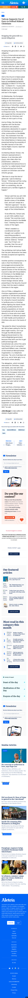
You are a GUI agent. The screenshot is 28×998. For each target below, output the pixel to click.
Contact (14, 987)
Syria (3, 433)
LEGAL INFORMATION (14, 981)
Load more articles (14, 611)
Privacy (14, 993)
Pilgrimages (6, 808)
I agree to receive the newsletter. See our (13, 467)
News (3, 12)
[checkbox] (3, 466)
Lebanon (5, 862)
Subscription (14, 951)
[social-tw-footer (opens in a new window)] (15, 968)
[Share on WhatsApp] (23, 46)
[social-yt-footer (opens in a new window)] (9, 968)
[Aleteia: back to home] (14, 2)
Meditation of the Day (11, 689)
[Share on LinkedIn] (15, 46)
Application (14, 947)
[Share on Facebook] (12, 46)
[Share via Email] (21, 46)
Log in (19, 548)
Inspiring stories (7, 834)
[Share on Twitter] (18, 46)
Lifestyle (14, 933)
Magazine (14, 949)
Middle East (21, 430)
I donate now (9, 517)
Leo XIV (5, 750)
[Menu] (5, 3)
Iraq (3, 430)
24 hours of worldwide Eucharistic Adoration (13, 81)
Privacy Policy (14, 990)
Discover (14, 938)
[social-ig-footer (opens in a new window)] (18, 968)
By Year (14, 962)
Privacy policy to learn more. (11, 468)
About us (14, 979)
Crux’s (4, 159)
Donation (14, 953)
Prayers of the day (11, 696)
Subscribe (5, 7)
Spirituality (14, 935)
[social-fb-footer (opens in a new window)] (12, 968)
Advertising (14, 955)
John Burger (18, 26)
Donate (13, 7)
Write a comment (14, 554)
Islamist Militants (11, 430)
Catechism (5, 783)
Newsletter (14, 944)
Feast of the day (10, 682)
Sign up (6, 471)
